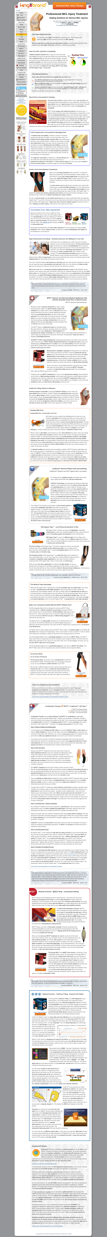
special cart (46, 222)
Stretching (21, 101)
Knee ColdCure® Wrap (80, 518)
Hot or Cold (21, 99)
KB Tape (37, 540)
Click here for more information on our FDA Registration (47, 1226)
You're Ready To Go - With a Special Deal (45, 210)
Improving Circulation (21, 102)
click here (72, 854)
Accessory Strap (81, 672)
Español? (18, 10)
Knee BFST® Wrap (38, 365)
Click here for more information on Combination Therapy (46, 866)
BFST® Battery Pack (82, 618)
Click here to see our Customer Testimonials (44, 1163)
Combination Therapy (21, 100)
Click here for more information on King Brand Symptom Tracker (50, 696)
